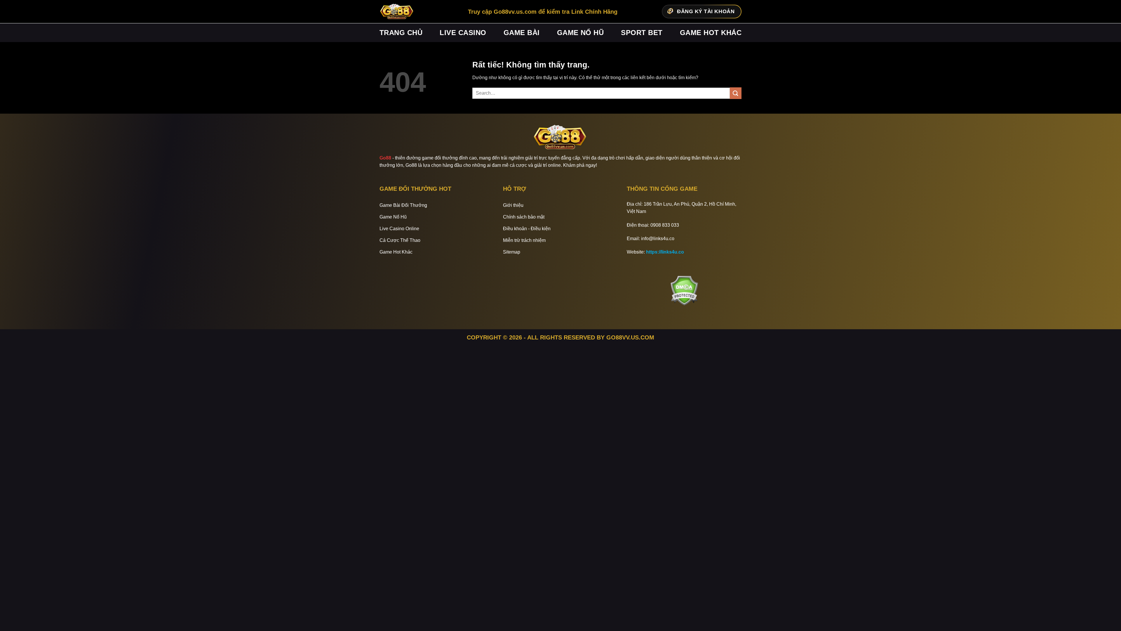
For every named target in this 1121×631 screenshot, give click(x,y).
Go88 (385, 157)
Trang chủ (401, 33)
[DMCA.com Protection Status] (684, 290)
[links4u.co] (397, 11)
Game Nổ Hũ (580, 33)
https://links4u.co (665, 251)
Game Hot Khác (710, 33)
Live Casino (463, 33)
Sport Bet (641, 33)
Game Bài (522, 33)
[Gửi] (735, 93)
